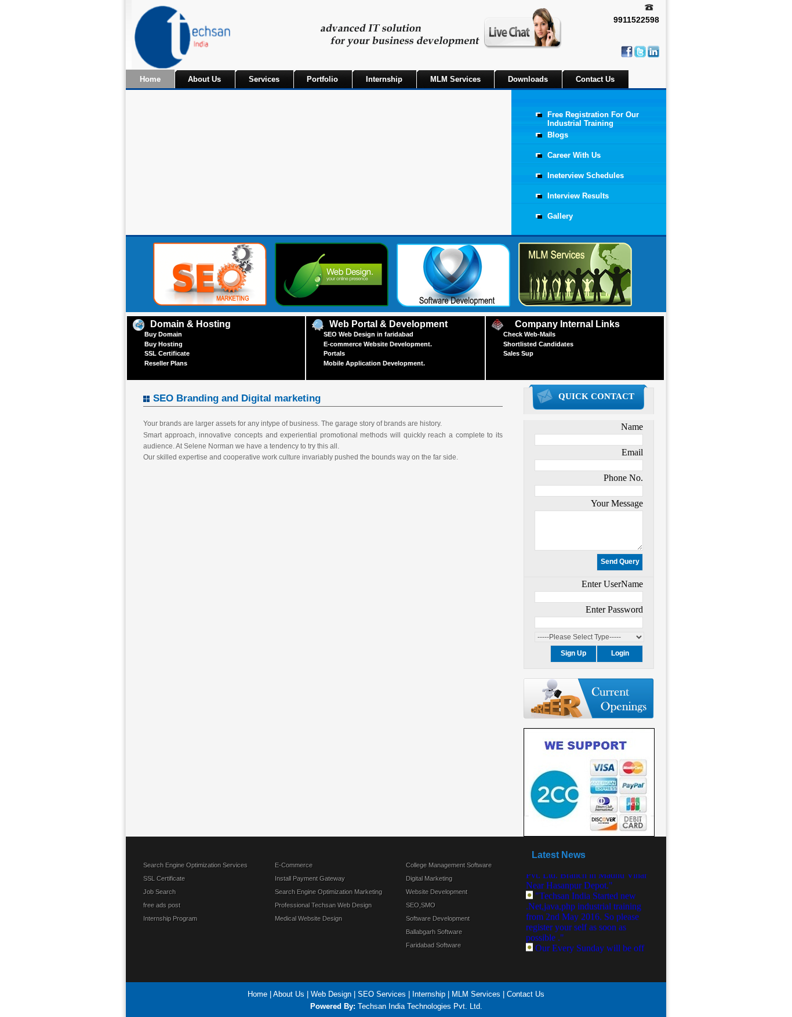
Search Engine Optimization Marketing (328, 891)
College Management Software (449, 865)
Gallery (560, 216)
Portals (334, 353)
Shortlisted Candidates (538, 344)
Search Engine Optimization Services (195, 865)
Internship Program (170, 918)
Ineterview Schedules (585, 175)
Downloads (528, 79)
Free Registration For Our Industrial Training (593, 119)
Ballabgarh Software (434, 931)
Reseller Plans (165, 363)
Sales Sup (518, 353)
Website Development (436, 891)
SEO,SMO (420, 905)
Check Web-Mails (529, 334)
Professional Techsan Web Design (323, 905)
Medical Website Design (308, 918)
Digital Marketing (429, 878)
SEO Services (382, 994)
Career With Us (574, 155)
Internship (384, 79)
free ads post (161, 905)
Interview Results (578, 195)
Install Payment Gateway (310, 878)
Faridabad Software (433, 945)
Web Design (331, 994)
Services (264, 79)
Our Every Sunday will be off (589, 943)
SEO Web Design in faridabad (368, 334)
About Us (204, 79)
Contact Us (595, 79)
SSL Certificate (167, 353)
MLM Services (455, 79)
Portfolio (322, 79)
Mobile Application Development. (374, 363)
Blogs (557, 135)
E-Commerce (294, 865)
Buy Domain (163, 334)
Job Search (159, 891)
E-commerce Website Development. (378, 344)
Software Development (438, 918)
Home (150, 79)
